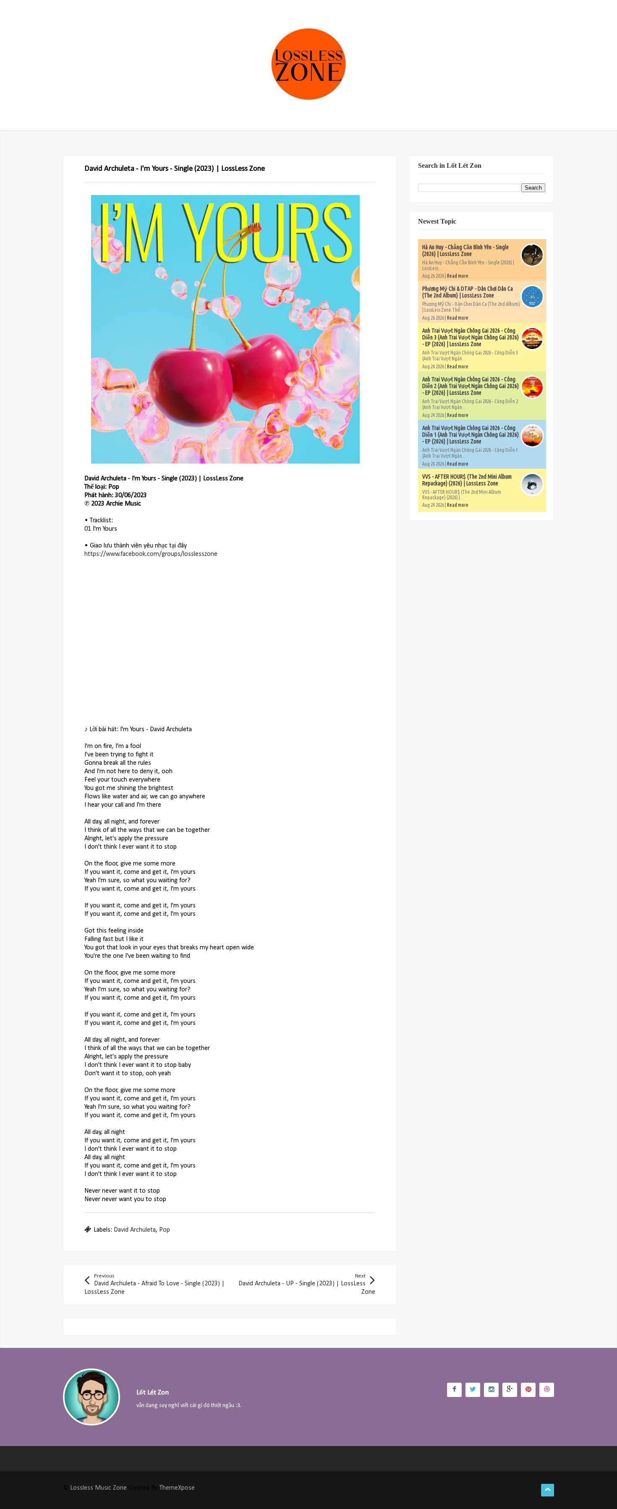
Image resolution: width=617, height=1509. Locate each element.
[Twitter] (472, 1390)
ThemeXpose (177, 1488)
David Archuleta (135, 1230)
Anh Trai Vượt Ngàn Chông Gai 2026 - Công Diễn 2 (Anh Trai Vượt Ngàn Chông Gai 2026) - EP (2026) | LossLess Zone (470, 386)
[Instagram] (491, 1390)
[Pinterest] (528, 1390)
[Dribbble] (546, 1390)
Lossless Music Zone (98, 1488)
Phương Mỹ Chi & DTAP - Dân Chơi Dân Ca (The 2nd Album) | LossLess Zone (467, 292)
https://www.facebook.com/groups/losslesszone (150, 554)
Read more (457, 276)
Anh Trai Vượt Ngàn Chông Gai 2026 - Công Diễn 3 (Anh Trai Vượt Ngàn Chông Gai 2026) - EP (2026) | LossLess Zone (470, 337)
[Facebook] (454, 1390)
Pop (164, 1230)
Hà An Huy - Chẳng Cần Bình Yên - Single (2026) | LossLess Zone (465, 250)
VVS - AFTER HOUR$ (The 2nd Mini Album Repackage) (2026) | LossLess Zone (467, 480)
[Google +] (509, 1390)
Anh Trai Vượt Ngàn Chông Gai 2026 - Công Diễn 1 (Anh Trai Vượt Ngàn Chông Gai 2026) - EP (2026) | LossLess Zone (470, 435)
